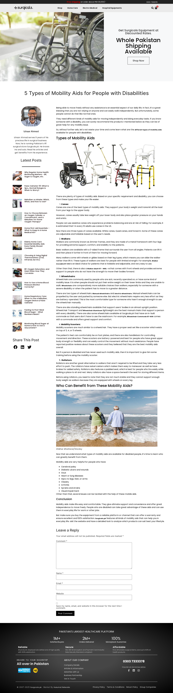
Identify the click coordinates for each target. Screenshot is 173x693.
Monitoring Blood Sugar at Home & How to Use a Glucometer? (36, 325)
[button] (152, 8)
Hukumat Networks (62, 687)
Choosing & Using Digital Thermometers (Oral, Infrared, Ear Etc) (35, 257)
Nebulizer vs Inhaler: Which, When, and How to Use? (36, 200)
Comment (61, 541)
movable (60, 264)
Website (60, 594)
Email (59, 583)
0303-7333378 (151, 2)
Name (59, 573)
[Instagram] (138, 670)
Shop (59, 8)
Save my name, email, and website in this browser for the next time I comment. (89, 607)
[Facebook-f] (129, 670)
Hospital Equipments (112, 8)
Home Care (72, 8)
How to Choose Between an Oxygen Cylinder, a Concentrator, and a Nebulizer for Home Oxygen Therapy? (35, 217)
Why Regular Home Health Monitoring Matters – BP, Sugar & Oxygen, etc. (36, 174)
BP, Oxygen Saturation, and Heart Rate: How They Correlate (36, 271)
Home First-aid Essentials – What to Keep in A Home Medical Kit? (36, 230)
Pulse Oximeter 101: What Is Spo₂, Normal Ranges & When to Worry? (36, 188)
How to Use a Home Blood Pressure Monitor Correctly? (36, 284)
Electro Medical (90, 8)
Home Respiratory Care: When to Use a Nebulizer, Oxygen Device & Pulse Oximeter (35, 299)
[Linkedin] (133, 670)
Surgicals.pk (36, 687)
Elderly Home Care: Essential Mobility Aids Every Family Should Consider (34, 245)
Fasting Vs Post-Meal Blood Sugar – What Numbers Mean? (34, 312)
